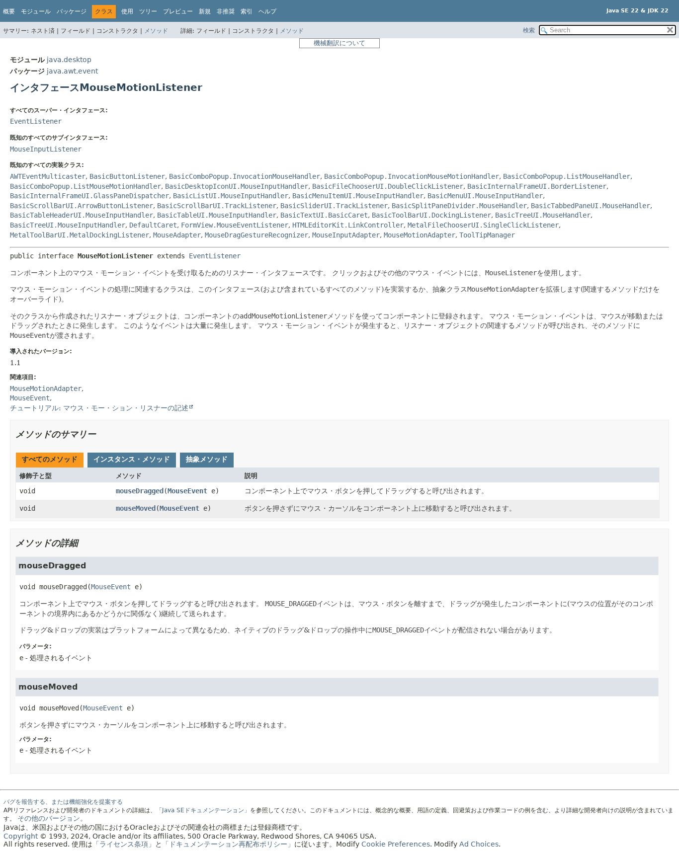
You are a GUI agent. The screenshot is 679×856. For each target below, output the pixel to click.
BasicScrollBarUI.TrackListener (216, 206)
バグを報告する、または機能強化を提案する (63, 801)
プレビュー (178, 11)
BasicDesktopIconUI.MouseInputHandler (236, 186)
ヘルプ (267, 11)
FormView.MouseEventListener (234, 225)
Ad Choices (479, 844)
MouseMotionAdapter (419, 235)
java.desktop (69, 60)
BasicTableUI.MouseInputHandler (216, 215)
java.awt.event (72, 71)
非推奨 (226, 11)
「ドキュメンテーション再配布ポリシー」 (228, 844)
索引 (247, 11)
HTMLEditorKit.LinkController (348, 225)
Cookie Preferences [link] (395, 844)
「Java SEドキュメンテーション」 (203, 810)
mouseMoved (136, 508)
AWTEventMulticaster (47, 176)
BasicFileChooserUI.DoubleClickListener (387, 186)
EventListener (36, 121)
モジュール (36, 11)
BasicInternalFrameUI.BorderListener (536, 186)
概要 (9, 11)
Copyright (20, 836)
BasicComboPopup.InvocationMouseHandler (244, 176)
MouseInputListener (46, 149)
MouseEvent (187, 491)
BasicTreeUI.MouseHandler (543, 215)
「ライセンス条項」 (123, 844)
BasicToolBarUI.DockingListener (431, 215)
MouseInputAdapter (346, 235)
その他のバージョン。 (52, 818)
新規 (205, 11)
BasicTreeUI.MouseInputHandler (67, 225)
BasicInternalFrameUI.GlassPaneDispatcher (89, 196)
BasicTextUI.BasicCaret (324, 215)
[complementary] (395, 844)
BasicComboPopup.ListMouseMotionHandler (85, 186)
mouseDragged (140, 491)
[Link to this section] (103, 434)
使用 (127, 11)
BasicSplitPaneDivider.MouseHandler (459, 206)
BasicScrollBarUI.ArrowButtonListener (81, 206)
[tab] (50, 460)
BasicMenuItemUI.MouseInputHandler (358, 196)
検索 (529, 30)
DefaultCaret (153, 225)
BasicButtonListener (127, 176)
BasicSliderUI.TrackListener (334, 206)
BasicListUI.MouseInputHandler (230, 196)
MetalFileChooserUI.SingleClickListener (483, 225)
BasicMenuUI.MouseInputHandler (485, 196)
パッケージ (71, 11)
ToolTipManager (487, 235)
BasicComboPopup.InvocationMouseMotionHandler (411, 176)
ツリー (148, 11)
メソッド (156, 30)
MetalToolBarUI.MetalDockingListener (79, 235)
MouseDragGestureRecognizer (256, 235)
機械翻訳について (339, 43)
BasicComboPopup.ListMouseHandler (566, 176)
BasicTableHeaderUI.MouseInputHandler (81, 215)
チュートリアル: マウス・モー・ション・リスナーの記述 (99, 408)
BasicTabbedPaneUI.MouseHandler (590, 206)
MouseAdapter (177, 235)
